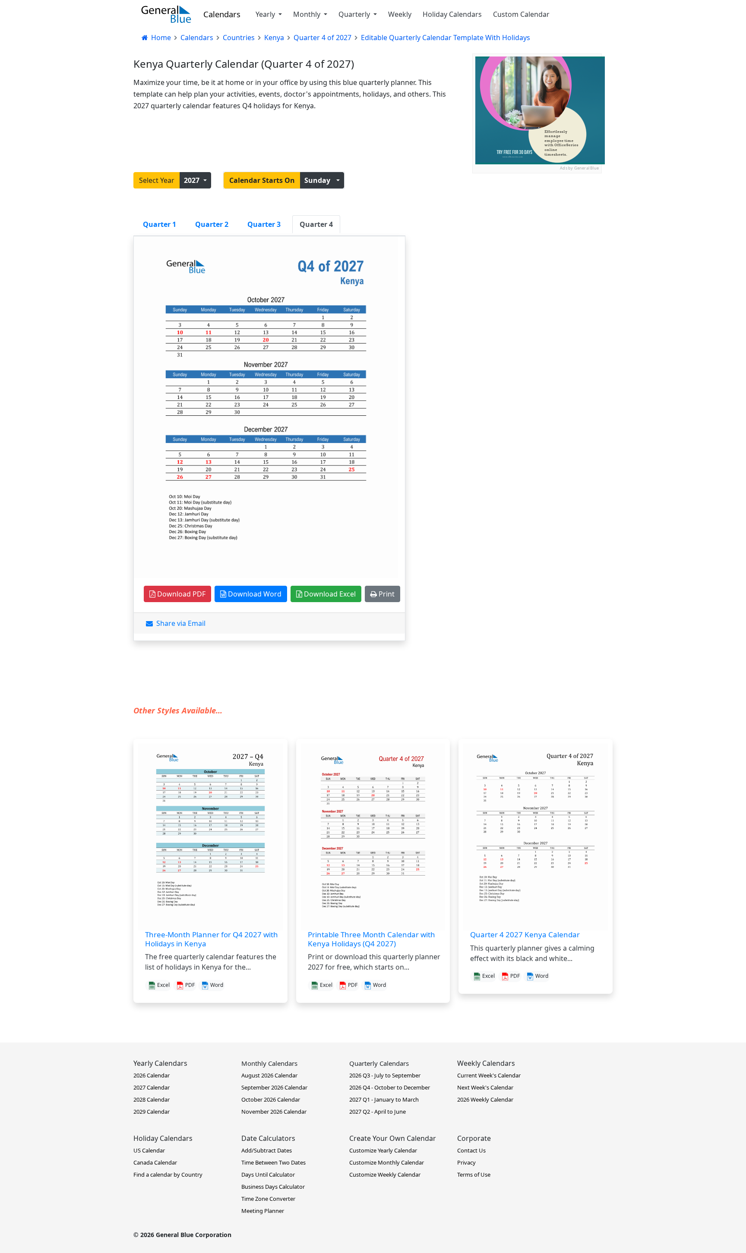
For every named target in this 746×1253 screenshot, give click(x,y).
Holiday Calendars (452, 14)
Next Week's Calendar (485, 1087)
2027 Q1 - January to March (384, 1099)
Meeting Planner (262, 1211)
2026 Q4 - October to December (389, 1087)
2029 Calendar (151, 1111)
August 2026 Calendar (269, 1075)
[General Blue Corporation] (166, 14)
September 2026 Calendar (274, 1087)
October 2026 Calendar (270, 1099)
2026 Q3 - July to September (384, 1075)
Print (386, 594)
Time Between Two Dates (273, 1162)
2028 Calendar (151, 1099)
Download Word (253, 594)
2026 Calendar (151, 1075)
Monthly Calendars (269, 1063)
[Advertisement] (537, 227)
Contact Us (471, 1150)
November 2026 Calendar (274, 1111)
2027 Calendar (151, 1087)
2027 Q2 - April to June (377, 1111)
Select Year (156, 180)
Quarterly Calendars (379, 1063)
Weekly (399, 14)
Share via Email (179, 623)
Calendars (221, 14)
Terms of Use (473, 1174)
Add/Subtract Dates (266, 1150)
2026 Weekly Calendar (485, 1099)
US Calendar (149, 1150)
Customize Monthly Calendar (386, 1162)
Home (160, 37)
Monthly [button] (307, 14)
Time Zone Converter (268, 1199)
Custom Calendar (521, 14)
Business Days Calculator (273, 1186)
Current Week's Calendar (489, 1075)
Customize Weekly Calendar (384, 1174)
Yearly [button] (266, 14)
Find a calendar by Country (167, 1174)
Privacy (466, 1162)
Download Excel (329, 594)
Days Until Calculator (268, 1174)
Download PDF (180, 594)
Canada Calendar (155, 1162)
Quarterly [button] (355, 14)
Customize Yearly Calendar (383, 1150)
